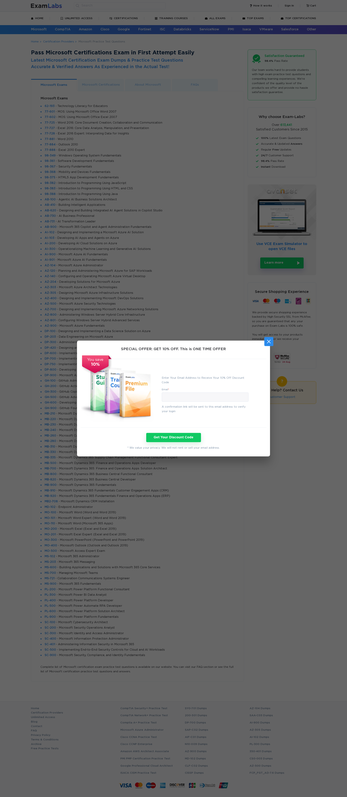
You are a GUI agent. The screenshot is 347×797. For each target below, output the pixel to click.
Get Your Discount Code (173, 437)
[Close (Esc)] (268, 341)
